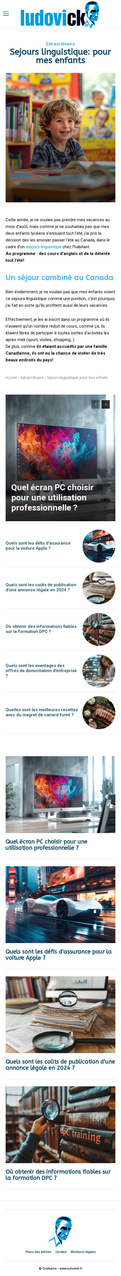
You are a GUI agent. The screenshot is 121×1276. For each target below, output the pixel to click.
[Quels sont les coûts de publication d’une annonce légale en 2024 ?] (98, 587)
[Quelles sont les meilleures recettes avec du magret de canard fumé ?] (98, 712)
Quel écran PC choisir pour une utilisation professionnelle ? (52, 497)
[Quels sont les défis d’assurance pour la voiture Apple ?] (98, 546)
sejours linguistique (43, 246)
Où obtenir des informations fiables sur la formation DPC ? (41, 629)
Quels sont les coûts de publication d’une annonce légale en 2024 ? (41, 587)
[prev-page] (95, 404)
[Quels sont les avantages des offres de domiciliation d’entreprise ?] (98, 671)
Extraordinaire (60, 44)
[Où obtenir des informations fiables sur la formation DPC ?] (98, 629)
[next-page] (106, 404)
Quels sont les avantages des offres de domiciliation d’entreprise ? (41, 670)
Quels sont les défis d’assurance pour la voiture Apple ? (38, 546)
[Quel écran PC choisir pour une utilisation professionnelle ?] (60, 458)
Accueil (11, 377)
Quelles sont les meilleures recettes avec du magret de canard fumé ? (42, 712)
